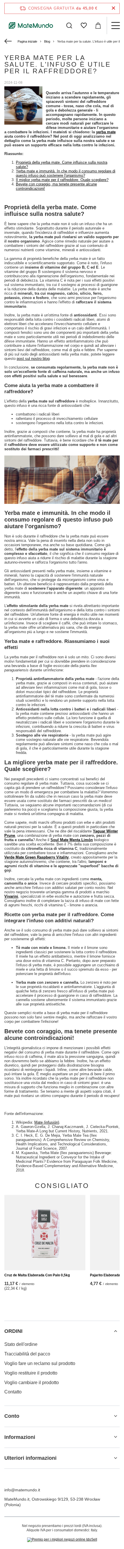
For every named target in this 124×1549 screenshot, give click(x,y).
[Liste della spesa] (83, 25)
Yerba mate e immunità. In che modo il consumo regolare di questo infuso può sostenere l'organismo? (65, 173)
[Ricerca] (69, 25)
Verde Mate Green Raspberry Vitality (36, 857)
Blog (47, 41)
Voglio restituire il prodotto (30, 1373)
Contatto (13, 1391)
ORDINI (13, 1331)
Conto (11, 1416)
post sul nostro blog (33, 358)
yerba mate (106, 132)
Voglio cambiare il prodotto (31, 1382)
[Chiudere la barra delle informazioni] (113, 8)
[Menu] (115, 25)
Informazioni (19, 1437)
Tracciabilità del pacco (27, 1353)
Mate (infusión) (46, 1122)
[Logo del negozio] (31, 25)
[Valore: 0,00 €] (98, 25)
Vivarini (11, 896)
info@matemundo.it (22, 1490)
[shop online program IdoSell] (62, 1539)
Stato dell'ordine (20, 1344)
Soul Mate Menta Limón (71, 840)
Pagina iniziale (27, 41)
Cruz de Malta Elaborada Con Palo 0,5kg (37, 1275)
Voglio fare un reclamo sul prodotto (39, 1363)
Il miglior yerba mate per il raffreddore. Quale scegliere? (62, 180)
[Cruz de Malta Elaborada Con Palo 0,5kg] (44, 1232)
